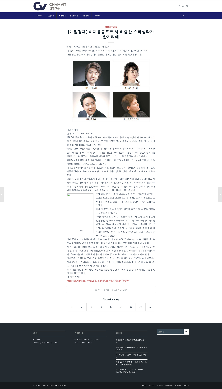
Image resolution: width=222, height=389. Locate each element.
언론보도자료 (111, 27)
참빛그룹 (45, 385)
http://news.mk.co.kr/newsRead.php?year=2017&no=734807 (98, 280)
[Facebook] (179, 6)
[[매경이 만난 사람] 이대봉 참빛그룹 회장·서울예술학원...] (220, 194)
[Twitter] (183, 6)
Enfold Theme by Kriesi (58, 385)
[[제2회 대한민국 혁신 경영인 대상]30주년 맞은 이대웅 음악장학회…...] (2, 194)
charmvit (122, 290)
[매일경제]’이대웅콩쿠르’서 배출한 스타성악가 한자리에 (111, 34)
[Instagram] (187, 6)
